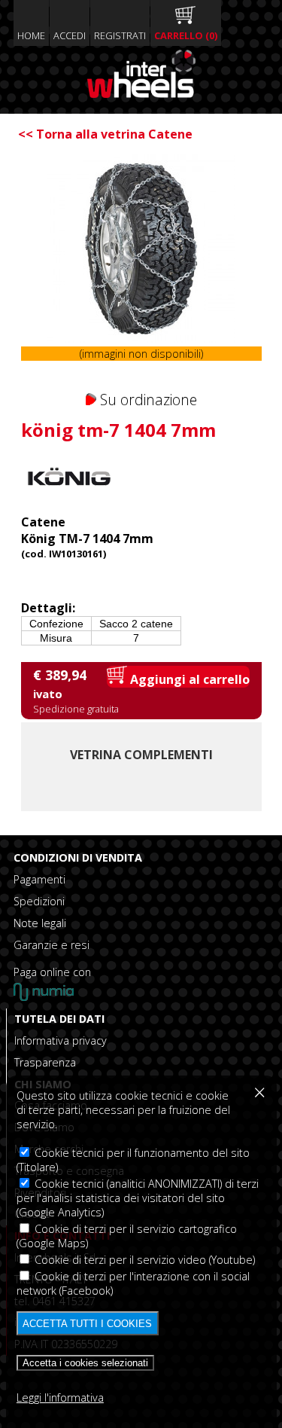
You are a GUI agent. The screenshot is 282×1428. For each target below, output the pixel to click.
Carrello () (185, 35)
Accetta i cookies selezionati (85, 1362)
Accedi (69, 35)
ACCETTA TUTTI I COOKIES (87, 1323)
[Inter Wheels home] (141, 93)
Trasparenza (45, 1062)
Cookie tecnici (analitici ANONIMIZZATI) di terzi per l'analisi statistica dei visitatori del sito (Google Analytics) (138, 1197)
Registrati (120, 35)
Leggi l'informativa (60, 1397)
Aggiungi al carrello (188, 679)
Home (31, 35)
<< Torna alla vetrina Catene (105, 134)
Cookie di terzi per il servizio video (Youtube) (143, 1260)
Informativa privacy (60, 1040)
